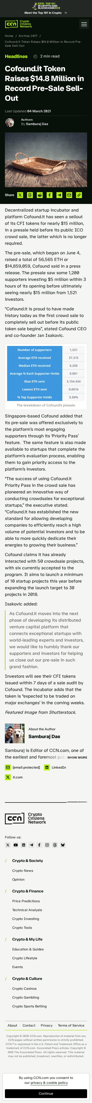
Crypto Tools (22, 928)
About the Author (41, 729)
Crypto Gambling (25, 997)
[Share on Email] (69, 195)
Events (17, 967)
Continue (46, 1093)
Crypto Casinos (24, 989)
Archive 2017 (28, 36)
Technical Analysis (27, 910)
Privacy (47, 1025)
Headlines (16, 56)
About (12, 1025)
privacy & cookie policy (49, 1083)
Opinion (18, 879)
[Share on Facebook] (50, 195)
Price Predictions (26, 901)
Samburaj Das (37, 124)
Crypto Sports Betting (29, 1006)
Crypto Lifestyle (24, 958)
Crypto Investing (25, 919)
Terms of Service (71, 1025)
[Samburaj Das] (15, 733)
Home (9, 36)
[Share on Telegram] (59, 195)
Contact (29, 1025)
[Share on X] (20, 195)
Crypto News (22, 871)
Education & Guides (28, 949)
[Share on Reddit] (40, 195)
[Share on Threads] (30, 195)
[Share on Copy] (79, 195)
